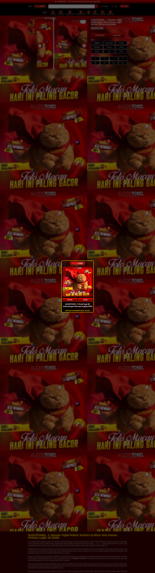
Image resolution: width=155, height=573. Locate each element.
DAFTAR (69, 300)
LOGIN (85, 300)
